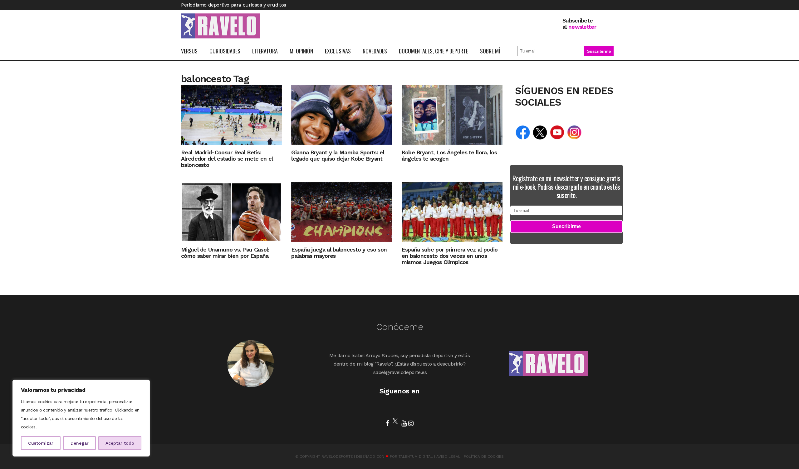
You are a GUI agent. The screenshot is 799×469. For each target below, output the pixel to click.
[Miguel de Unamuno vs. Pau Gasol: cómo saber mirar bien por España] (231, 212)
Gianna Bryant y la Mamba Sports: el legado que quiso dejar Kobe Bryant (337, 155)
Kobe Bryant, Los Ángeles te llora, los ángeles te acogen (449, 155)
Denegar (80, 443)
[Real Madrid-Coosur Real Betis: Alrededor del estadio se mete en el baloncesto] (231, 114)
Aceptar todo (119, 443)
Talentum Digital (416, 456)
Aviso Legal (448, 456)
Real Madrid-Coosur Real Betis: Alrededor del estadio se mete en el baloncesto (227, 158)
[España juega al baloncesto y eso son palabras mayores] (341, 212)
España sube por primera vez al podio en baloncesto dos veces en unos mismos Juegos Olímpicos (450, 255)
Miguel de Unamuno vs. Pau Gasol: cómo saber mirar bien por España (225, 252)
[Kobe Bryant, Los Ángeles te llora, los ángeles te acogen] (452, 114)
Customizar (40, 443)
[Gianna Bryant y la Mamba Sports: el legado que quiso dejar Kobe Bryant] (341, 114)
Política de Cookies (484, 456)
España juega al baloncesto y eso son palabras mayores (339, 252)
